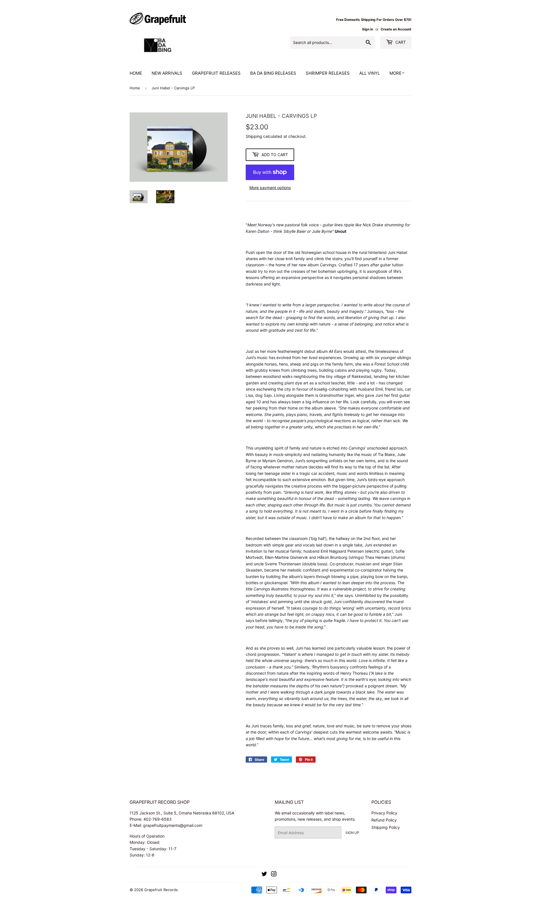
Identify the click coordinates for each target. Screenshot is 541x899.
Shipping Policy (385, 827)
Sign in (367, 29)
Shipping (254, 136)
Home (136, 73)
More (395, 73)
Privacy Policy (384, 813)
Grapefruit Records (161, 889)
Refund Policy (384, 820)
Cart (400, 42)
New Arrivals (167, 73)
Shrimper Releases (328, 73)
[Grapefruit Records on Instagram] (274, 874)
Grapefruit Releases (216, 73)
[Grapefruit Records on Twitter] (264, 874)
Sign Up (352, 833)
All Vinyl (369, 73)
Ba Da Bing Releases (273, 73)
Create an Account (396, 29)
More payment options (270, 187)
